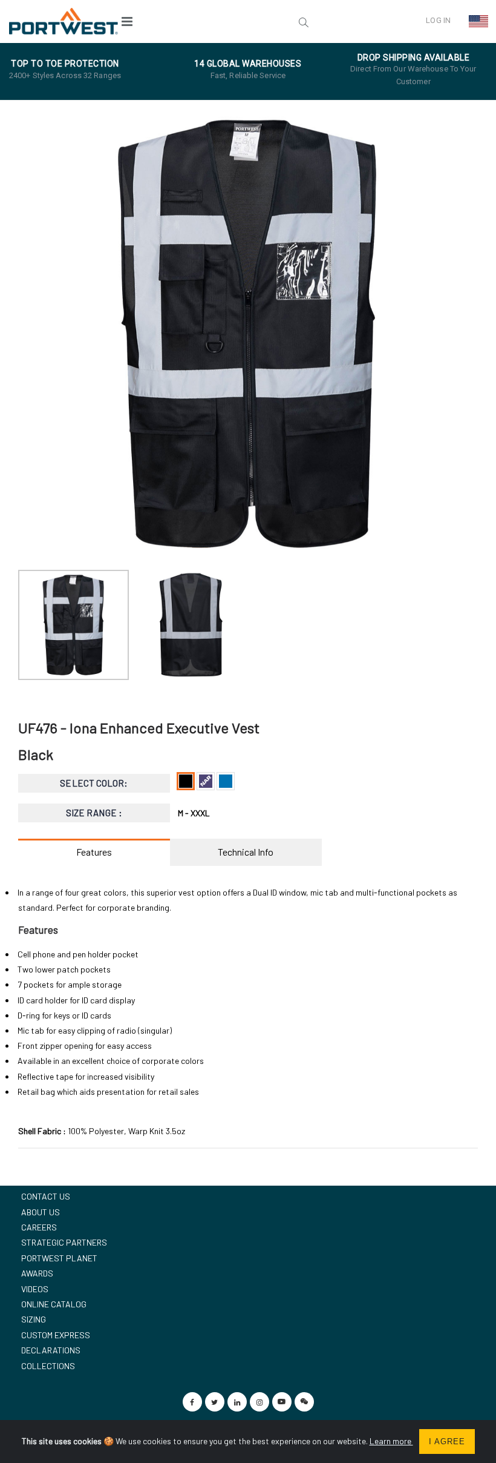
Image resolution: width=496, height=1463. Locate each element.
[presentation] (33, 333)
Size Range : (94, 812)
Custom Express (55, 1335)
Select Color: (94, 783)
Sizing (33, 1319)
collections (48, 1366)
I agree (447, 1441)
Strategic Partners (64, 1242)
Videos (34, 1289)
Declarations (50, 1350)
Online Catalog (53, 1304)
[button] (228, 21)
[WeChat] (304, 1402)
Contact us (45, 1196)
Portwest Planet (59, 1258)
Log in (438, 20)
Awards (37, 1273)
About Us (40, 1212)
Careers (39, 1227)
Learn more (391, 1441)
